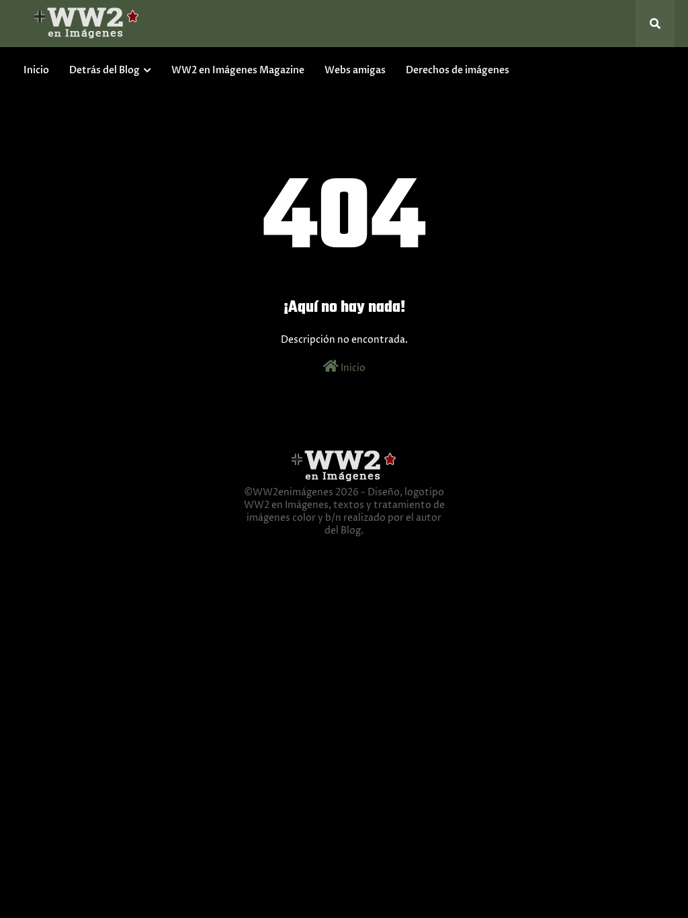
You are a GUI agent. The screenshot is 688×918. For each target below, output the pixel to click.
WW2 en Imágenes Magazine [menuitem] (237, 70)
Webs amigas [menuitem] (355, 70)
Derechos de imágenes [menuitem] (457, 70)
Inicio (352, 368)
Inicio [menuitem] (36, 70)
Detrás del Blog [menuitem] (104, 70)
